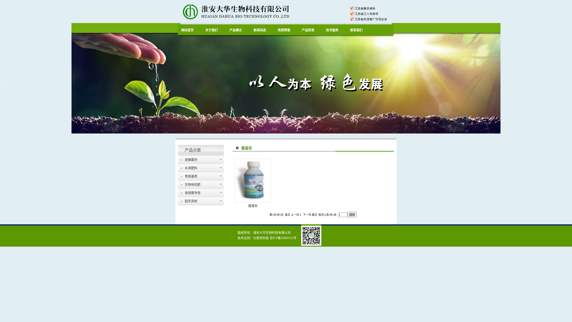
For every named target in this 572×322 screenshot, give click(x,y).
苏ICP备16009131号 (283, 238)
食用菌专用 (192, 193)
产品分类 (193, 150)
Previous (3, 83)
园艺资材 (191, 201)
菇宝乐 (253, 206)
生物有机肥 (192, 184)
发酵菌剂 (191, 159)
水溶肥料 (191, 168)
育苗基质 (191, 176)
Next (567, 83)
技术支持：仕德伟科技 (253, 238)
